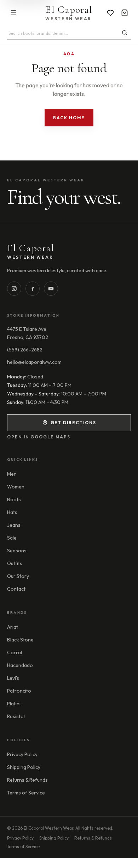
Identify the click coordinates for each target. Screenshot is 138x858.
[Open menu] (13, 12)
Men (12, 474)
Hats (12, 512)
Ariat (12, 627)
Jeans (14, 525)
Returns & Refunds (27, 780)
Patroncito (19, 691)
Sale (12, 538)
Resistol (16, 716)
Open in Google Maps (38, 436)
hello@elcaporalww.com (34, 362)
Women (15, 486)
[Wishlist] (110, 12)
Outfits (14, 563)
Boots (14, 499)
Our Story (18, 576)
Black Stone (20, 639)
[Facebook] (32, 289)
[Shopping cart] (124, 12)
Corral (14, 652)
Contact (16, 589)
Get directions (73, 422)
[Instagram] (14, 289)
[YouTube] (51, 289)
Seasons (17, 550)
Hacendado (20, 665)
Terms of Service (26, 792)
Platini (14, 703)
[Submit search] (124, 32)
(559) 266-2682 (24, 349)
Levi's (13, 678)
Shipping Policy (23, 767)
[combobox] (62, 33)
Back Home (69, 117)
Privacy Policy (22, 754)
